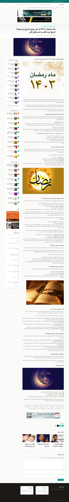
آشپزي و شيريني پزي (42, 4)
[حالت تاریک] (6, 1)
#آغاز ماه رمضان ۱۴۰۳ (57, 405)
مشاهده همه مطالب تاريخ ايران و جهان (13, 105)
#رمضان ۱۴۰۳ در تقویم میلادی (44, 406)
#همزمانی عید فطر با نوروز (32, 408)
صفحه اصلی (48, 4)
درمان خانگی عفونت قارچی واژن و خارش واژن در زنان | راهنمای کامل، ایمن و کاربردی (10, 114)
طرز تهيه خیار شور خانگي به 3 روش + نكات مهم (10, 118)
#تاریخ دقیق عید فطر (41, 405)
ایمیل (63, 474)
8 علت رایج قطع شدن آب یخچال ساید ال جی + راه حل (10, 184)
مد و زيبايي (23, 4)
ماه (43, 105)
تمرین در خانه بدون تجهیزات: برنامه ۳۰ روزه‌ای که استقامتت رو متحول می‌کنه (13, 255)
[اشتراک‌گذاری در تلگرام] (63, 426)
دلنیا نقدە (51, 35)
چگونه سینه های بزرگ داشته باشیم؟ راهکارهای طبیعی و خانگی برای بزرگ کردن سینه (10, 132)
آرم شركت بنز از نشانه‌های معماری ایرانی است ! (11, 64)
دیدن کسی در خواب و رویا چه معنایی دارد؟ (13, 288)
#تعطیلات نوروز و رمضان (59, 406)
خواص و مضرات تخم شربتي (11, 151)
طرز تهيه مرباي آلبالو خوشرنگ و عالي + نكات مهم (10, 137)
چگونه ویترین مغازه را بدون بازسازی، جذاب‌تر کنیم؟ (10, 175)
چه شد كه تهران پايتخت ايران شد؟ (10, 102)
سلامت (36, 4)
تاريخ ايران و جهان (45, 26)
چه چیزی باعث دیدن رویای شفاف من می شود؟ (12, 243)
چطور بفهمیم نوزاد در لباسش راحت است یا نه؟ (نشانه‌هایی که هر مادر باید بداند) (10, 179)
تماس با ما (18, 4)
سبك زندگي (31, 4)
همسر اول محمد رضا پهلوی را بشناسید (10, 77)
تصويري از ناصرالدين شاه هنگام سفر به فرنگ (11, 98)
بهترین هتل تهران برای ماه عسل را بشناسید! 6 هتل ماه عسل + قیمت (13, 283)
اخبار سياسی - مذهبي (52, 26)
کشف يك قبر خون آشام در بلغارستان (11, 73)
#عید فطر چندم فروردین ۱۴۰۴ (59, 408)
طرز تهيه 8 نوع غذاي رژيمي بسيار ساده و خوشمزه (11, 123)
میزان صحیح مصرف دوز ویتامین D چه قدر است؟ (10, 156)
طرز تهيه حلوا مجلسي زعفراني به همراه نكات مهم (11, 142)
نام (63, 470)
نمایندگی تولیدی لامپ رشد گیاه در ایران (11, 193)
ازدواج (27, 4)
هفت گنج (61, 487)
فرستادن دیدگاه (61, 479)
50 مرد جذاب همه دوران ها (15, 260)
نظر (63, 458)
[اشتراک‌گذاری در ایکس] (58, 426)
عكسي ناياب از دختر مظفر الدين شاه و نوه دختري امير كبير (10, 68)
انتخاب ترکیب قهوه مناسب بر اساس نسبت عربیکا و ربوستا (10, 170)
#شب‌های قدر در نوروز (28, 406)
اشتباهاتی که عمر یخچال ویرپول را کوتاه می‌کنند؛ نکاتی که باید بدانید (10, 189)
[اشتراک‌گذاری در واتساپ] (60, 426)
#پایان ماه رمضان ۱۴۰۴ (49, 405)
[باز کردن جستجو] (6, 5)
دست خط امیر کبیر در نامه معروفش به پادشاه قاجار (10, 93)
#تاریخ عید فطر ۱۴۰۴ (34, 405)
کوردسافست (39, 490)
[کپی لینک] (55, 426)
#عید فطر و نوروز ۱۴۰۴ (50, 408)
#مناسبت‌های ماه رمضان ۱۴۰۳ (42, 408)
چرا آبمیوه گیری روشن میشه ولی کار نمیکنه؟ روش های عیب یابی (10, 198)
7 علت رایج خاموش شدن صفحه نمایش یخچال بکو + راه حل (10, 165)
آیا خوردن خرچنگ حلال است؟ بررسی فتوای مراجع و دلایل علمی (13, 266)
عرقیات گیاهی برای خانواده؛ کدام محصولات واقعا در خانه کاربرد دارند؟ (10, 203)
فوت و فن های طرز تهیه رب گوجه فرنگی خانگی (10, 147)
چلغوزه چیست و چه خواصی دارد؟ (14, 238)
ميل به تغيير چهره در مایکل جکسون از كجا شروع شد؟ (13, 249)
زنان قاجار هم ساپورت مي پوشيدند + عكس (11, 85)
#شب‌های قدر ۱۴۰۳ (35, 406)
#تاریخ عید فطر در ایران (26, 405)
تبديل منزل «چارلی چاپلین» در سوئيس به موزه (10, 81)
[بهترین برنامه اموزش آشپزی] (12, 216)
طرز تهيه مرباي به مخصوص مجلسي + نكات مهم (10, 128)
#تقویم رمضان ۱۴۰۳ (52, 406)
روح (43, 163)
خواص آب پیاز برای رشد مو (15, 277)
